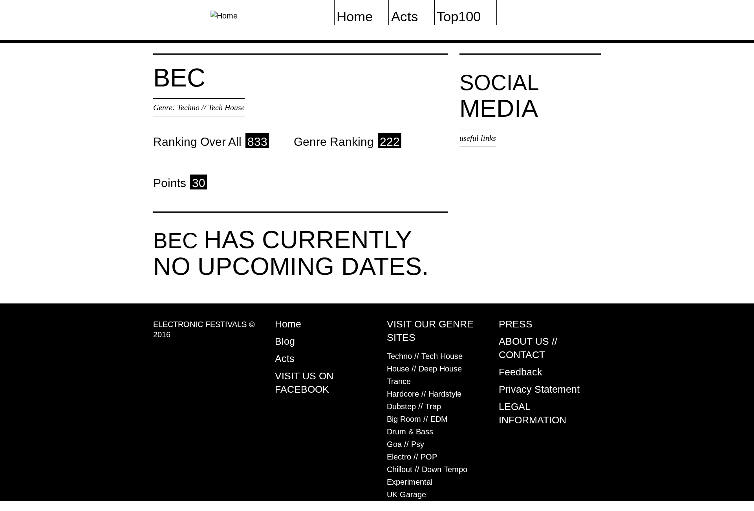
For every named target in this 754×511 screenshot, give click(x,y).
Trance (399, 381)
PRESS (516, 323)
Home (288, 323)
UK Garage (406, 494)
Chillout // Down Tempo (427, 469)
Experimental (409, 482)
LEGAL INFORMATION (532, 413)
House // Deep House (424, 368)
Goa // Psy (405, 444)
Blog (285, 341)
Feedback (520, 371)
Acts (285, 358)
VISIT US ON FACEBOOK (304, 382)
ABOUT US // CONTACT (528, 348)
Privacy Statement (539, 389)
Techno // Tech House (211, 107)
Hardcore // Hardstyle (424, 394)
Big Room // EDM (417, 419)
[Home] (224, 15)
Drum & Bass (410, 431)
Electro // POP (412, 456)
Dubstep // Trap (414, 406)
